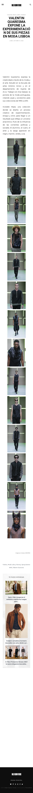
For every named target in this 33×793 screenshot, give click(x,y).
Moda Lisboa (16, 14)
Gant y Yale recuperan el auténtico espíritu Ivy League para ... (16, 599)
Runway (23, 14)
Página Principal (16, 780)
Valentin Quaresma (18, 567)
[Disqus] (16, 696)
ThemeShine (28, 787)
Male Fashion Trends (10, 787)
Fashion (9, 14)
